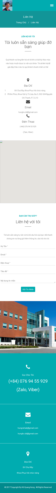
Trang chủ (21, 22)
